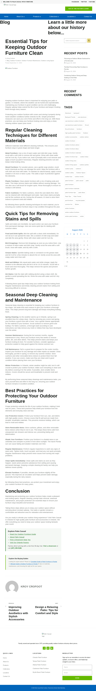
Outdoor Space (80, 172)
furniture (79, 129)
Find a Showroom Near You (20, 540)
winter (82, 216)
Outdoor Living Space (47, 60)
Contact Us (6, 676)
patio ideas (81, 192)
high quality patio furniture (73, 133)
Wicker (77, 204)
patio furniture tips (70, 192)
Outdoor (85, 133)
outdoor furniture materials (73, 153)
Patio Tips (68, 196)
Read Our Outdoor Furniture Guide (23, 534)
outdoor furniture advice (72, 145)
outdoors (78, 168)
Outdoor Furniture (15, 60)
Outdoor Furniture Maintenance (31, 60)
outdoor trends (79, 176)
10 (67, 249)
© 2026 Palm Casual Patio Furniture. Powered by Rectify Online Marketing (48, 687)
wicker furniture (69, 208)
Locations (6, 672)
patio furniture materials (72, 188)
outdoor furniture (70, 141)
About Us (6, 661)
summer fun (68, 204)
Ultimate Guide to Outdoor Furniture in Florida (24, 564)
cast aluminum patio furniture (73, 125)
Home (5, 658)
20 (77, 253)
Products (6, 665)
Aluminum (68, 113)
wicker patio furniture (71, 216)
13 (77, 249)
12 (74, 249)
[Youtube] (51, 648)
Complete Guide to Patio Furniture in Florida (44, 561)
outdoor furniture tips (71, 156)
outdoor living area (70, 160)
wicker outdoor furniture (72, 212)
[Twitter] (47, 648)
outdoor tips (68, 176)
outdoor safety (69, 172)
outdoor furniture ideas (72, 149)
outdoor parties (84, 164)
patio (87, 180)
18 (70, 253)
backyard (76, 113)
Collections (6, 669)
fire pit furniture (69, 129)
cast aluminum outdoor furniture (74, 121)
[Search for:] (75, 40)
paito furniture (69, 180)
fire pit (87, 125)
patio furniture (69, 184)
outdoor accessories (71, 137)
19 (74, 253)
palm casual (79, 180)
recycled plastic (80, 200)
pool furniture (69, 200)
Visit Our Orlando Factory (19, 543)
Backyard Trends (70, 117)
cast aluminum (82, 117)
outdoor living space (71, 164)
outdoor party (69, 168)
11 (70, 249)
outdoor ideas (84, 156)
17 (67, 253)
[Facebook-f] (44, 648)
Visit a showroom (49, 546)
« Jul (65, 266)
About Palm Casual (17, 537)
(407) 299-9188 (16, 548)
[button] (78, 9)
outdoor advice (84, 137)
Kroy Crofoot (11, 58)
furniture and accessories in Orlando (42, 520)
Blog (8, 60)
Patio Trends (77, 196)
